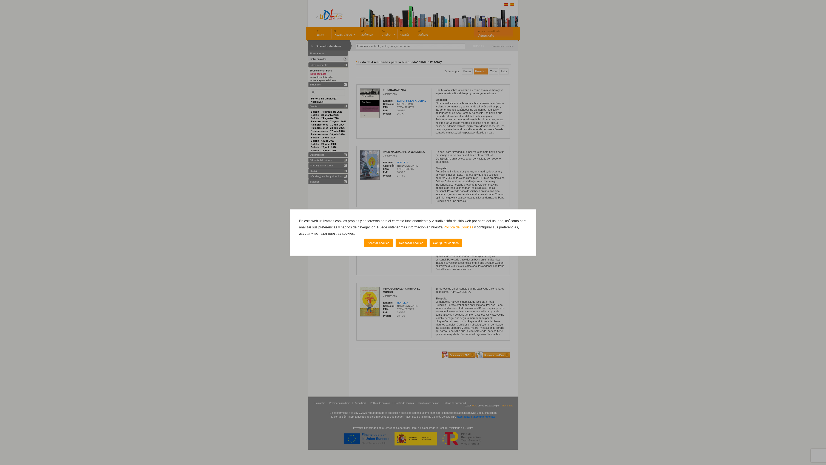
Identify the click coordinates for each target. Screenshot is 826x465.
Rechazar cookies (411, 243)
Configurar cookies (446, 243)
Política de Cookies (458, 227)
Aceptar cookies (378, 243)
